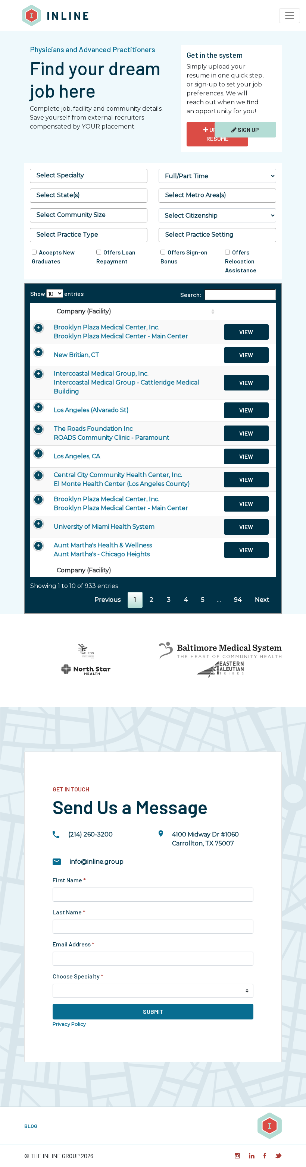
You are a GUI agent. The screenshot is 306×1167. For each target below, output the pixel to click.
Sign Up (248, 129)
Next (262, 599)
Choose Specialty (78, 976)
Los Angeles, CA (77, 456)
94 (237, 599)
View (246, 331)
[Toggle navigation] (289, 15)
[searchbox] (88, 175)
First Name (69, 879)
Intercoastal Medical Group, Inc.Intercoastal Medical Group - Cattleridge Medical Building (126, 382)
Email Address (73, 944)
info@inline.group (97, 861)
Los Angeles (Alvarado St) (91, 410)
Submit (153, 1011)
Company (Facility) (84, 311)
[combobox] (88, 176)
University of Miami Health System (104, 526)
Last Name (69, 911)
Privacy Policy (69, 1024)
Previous (107, 599)
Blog (30, 1126)
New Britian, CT (76, 354)
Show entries (57, 293)
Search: (191, 294)
